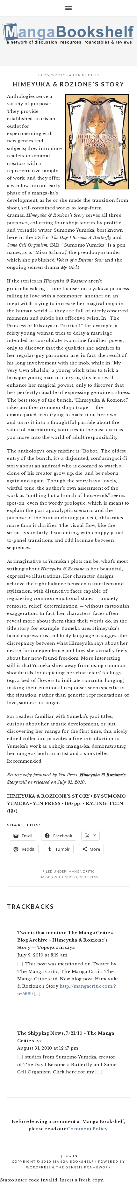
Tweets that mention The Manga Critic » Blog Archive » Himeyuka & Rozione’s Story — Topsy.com (65, 940)
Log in (71, 1156)
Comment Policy (87, 1129)
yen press (88, 877)
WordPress (38, 1167)
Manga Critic (81, 871)
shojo (71, 877)
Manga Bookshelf (68, 39)
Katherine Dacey (83, 75)
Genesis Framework (88, 1167)
